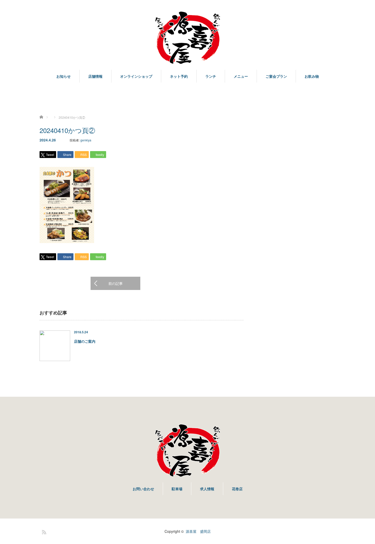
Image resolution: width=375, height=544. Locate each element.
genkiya (85, 140)
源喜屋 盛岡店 (198, 531)
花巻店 (237, 488)
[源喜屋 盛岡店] (187, 38)
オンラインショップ (136, 76)
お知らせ (63, 76)
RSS (43, 531)
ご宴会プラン (276, 76)
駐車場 (177, 488)
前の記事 (115, 283)
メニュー (241, 76)
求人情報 (207, 488)
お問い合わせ (143, 488)
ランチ (210, 76)
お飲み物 (312, 76)
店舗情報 (95, 76)
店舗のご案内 (84, 341)
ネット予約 (179, 76)
